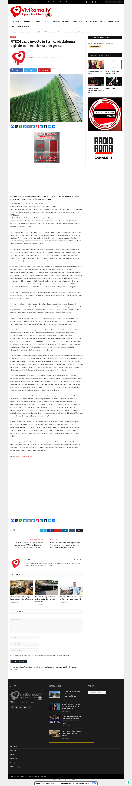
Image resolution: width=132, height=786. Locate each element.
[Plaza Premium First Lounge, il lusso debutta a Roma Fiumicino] (21, 587)
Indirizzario (77, 21)
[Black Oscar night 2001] (114, 81)
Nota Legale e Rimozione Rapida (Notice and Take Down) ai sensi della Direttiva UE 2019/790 (71, 742)
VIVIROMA (43, 776)
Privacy (55, 2)
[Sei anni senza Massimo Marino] (96, 64)
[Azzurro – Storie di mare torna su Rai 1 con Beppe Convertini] (71, 587)
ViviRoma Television (60, 21)
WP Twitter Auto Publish (58, 780)
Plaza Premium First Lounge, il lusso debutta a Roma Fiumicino (21, 598)
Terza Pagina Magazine (20, 26)
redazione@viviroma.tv (24, 456)
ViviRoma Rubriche (41, 21)
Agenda (27, 21)
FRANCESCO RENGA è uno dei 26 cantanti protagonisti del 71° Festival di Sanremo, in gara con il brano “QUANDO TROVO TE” (28, 545)
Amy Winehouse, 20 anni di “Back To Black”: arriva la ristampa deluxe (71, 706)
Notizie (13, 36)
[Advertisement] (46, 178)
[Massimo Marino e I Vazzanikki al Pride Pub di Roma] (96, 81)
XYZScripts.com (76, 780)
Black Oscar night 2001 (113, 88)
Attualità (15, 21)
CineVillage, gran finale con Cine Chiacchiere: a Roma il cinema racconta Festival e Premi (71, 720)
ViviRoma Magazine (65, 2)
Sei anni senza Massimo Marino (95, 72)
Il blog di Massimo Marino (95, 21)
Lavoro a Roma (113, 21)
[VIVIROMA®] (31, 11)
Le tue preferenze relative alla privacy (75, 783)
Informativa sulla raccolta (46, 783)
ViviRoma (32, 57)
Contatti (35, 2)
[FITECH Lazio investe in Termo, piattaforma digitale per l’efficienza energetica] (46, 98)
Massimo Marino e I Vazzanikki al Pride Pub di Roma (96, 90)
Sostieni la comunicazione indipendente (100, 43)
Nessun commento (57, 57)
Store (41, 2)
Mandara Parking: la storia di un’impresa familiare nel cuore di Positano (45, 599)
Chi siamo (28, 2)
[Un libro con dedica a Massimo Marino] (114, 64)
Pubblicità (48, 2)
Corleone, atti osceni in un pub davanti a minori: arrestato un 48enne (71, 694)
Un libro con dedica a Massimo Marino (112, 72)
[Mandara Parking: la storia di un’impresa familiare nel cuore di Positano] (46, 587)
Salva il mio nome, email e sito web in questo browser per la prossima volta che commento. (41, 655)
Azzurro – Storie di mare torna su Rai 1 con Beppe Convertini (71, 598)
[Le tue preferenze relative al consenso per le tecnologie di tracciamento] (128, 782)
